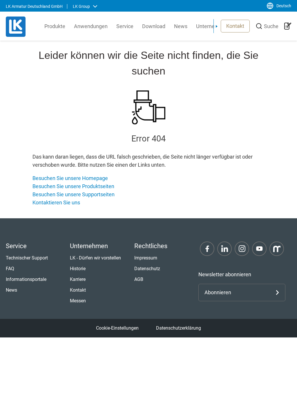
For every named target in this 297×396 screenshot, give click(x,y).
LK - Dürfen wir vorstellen (95, 258)
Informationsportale (26, 279)
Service (124, 26)
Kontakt (235, 26)
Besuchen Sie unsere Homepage (70, 178)
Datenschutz (147, 268)
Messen (78, 301)
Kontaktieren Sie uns (56, 202)
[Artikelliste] (287, 26)
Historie (78, 268)
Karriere (78, 279)
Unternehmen (212, 26)
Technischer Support (27, 258)
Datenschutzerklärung (178, 328)
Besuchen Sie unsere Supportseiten (73, 194)
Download (153, 26)
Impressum (145, 258)
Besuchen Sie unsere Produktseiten (73, 186)
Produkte (54, 26)
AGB (138, 279)
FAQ (10, 268)
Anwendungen (91, 26)
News (180, 26)
